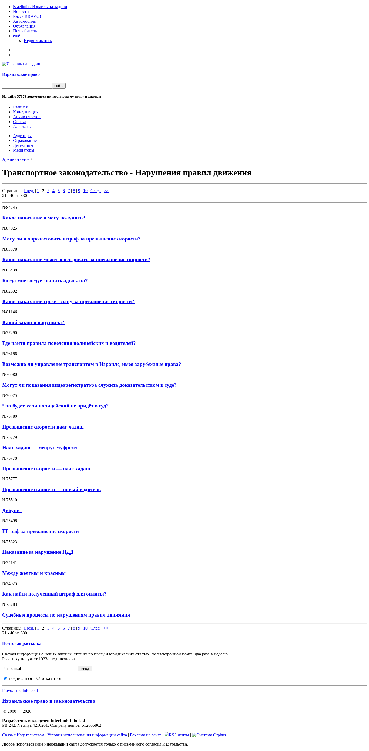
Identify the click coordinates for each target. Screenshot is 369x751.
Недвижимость (38, 40)
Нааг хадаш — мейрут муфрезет (40, 447)
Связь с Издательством (23, 735)
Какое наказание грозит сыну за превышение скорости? (68, 301)
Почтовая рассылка (21, 643)
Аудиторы (22, 135)
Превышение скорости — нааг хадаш (46, 468)
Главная (20, 107)
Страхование (25, 140)
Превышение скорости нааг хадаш (43, 427)
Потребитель (25, 31)
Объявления (24, 26)
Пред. (29, 190)
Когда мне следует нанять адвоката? (45, 280)
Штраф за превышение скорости (40, 531)
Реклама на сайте (146, 735)
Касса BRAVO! (27, 16)
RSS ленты (179, 735)
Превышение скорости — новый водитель (51, 489)
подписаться (20, 678)
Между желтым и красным (34, 573)
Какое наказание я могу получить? (43, 217)
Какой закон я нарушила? (33, 322)
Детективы (23, 145)
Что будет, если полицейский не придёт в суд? (55, 406)
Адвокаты (22, 126)
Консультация (25, 112)
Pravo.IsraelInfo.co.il (20, 690)
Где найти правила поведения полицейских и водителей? (69, 343)
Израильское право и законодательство (48, 701)
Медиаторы (23, 150)
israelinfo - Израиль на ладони (40, 6)
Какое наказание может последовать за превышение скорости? (76, 259)
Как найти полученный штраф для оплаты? (54, 594)
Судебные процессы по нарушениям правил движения (66, 615)
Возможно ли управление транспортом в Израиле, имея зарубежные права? (91, 364)
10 (85, 190)
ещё (17, 35)
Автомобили (24, 21)
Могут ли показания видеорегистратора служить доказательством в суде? (89, 385)
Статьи (19, 121)
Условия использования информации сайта (87, 735)
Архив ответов (27, 116)
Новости (21, 11)
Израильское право (21, 74)
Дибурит (12, 510)
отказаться (51, 678)
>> (106, 190)
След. (95, 190)
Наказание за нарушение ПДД (37, 552)
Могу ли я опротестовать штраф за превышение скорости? (71, 239)
